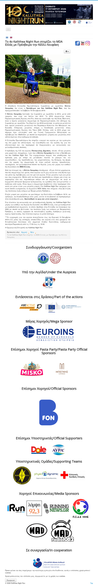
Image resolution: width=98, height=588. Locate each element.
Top (91, 583)
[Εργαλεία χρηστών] (67, 51)
